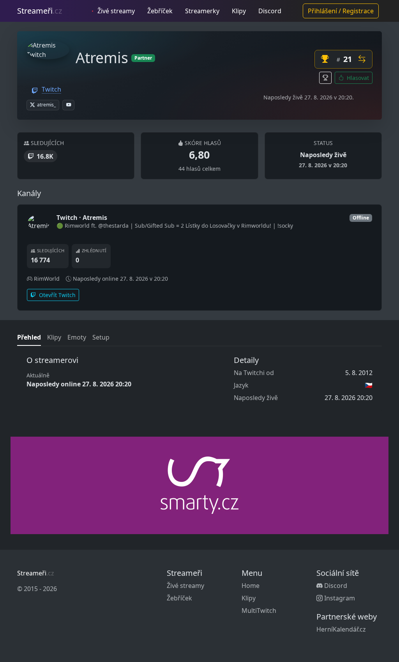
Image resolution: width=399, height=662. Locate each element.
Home (251, 585)
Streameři (39, 10)
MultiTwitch (259, 610)
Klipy (239, 11)
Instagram (339, 598)
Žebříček (160, 11)
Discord (269, 11)
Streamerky (202, 11)
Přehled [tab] (29, 337)
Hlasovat (357, 77)
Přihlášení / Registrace (341, 11)
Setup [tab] (100, 337)
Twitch (51, 89)
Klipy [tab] (54, 337)
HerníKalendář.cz (341, 629)
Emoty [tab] (76, 337)
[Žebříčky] (325, 78)
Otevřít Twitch (56, 295)
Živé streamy (115, 11)
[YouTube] (68, 105)
